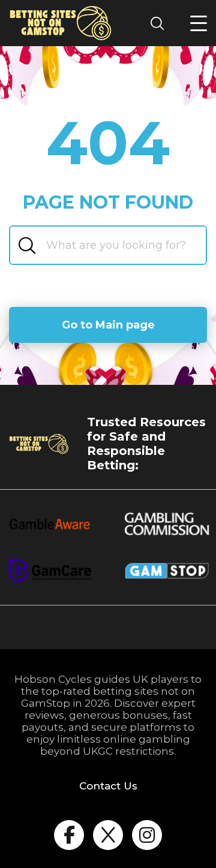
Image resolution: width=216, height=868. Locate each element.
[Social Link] (69, 835)
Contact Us (108, 786)
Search (160, 23)
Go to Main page (108, 324)
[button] (198, 23)
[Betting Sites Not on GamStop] (60, 23)
